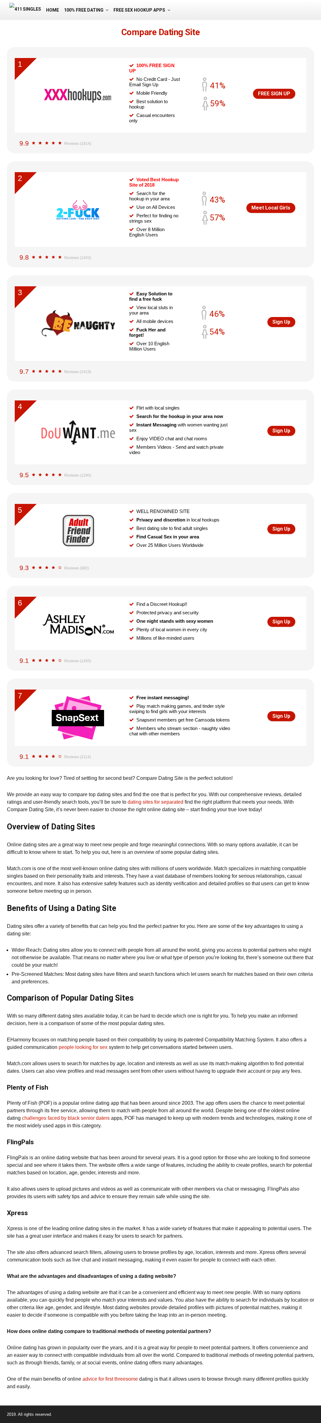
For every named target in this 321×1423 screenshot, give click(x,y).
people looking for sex (83, 1047)
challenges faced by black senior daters (66, 1118)
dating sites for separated (155, 802)
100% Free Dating (83, 10)
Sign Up (281, 322)
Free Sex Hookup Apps (139, 10)
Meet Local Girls (270, 208)
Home (52, 10)
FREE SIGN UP (274, 94)
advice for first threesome (110, 1379)
